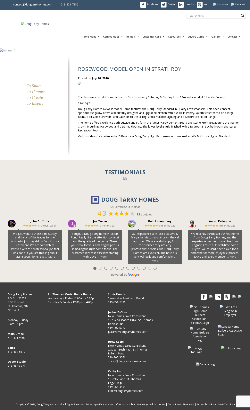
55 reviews (144, 214)
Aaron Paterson (220, 221)
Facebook (152, 4)
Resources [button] (174, 36)
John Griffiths (39, 221)
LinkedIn (189, 4)
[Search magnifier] (242, 15)
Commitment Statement (181, 404)
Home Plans (88, 36)
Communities (111, 36)
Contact (232, 36)
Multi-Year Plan (226, 404)
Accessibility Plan (206, 404)
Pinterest (240, 4)
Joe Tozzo (100, 221)
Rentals (131, 36)
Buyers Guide (196, 36)
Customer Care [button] (152, 36)
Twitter (171, 4)
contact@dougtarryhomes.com (33, 4)
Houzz (207, 4)
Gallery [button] (216, 36)
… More (50, 256)
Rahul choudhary (160, 221)
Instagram (223, 4)
